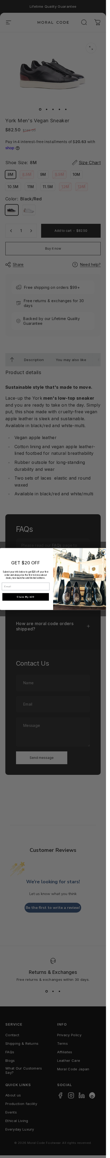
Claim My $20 (25, 597)
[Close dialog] (104, 551)
